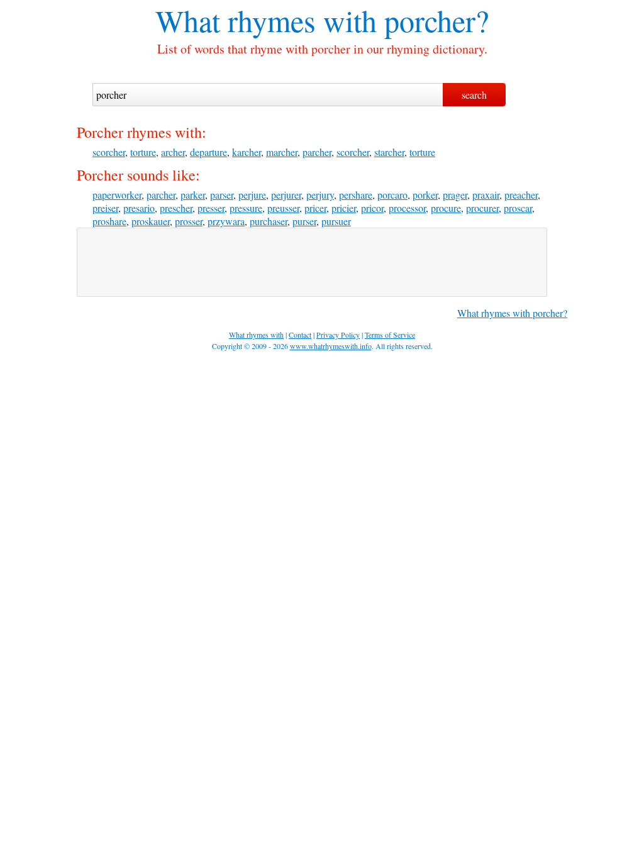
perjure (252, 194)
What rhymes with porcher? (512, 312)
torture (143, 151)
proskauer (150, 221)
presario (139, 207)
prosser (189, 221)
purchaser (268, 221)
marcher (281, 151)
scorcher (108, 151)
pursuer (336, 221)
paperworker (117, 194)
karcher (246, 151)
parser (221, 194)
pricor (372, 207)
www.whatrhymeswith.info (331, 346)
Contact (300, 335)
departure (208, 151)
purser (304, 221)
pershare (355, 194)
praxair (485, 194)
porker (425, 194)
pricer (315, 207)
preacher (521, 194)
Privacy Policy (338, 335)
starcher (389, 151)
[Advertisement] (312, 262)
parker (192, 194)
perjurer (286, 194)
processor (407, 207)
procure (446, 207)
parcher (317, 151)
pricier (343, 207)
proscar (518, 207)
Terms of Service (390, 335)
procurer (482, 207)
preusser (283, 207)
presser (211, 207)
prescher (176, 207)
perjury (320, 194)
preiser (105, 207)
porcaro (392, 194)
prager (455, 194)
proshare (109, 221)
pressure (246, 207)
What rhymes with (266, 20)
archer (173, 151)
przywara (226, 221)
